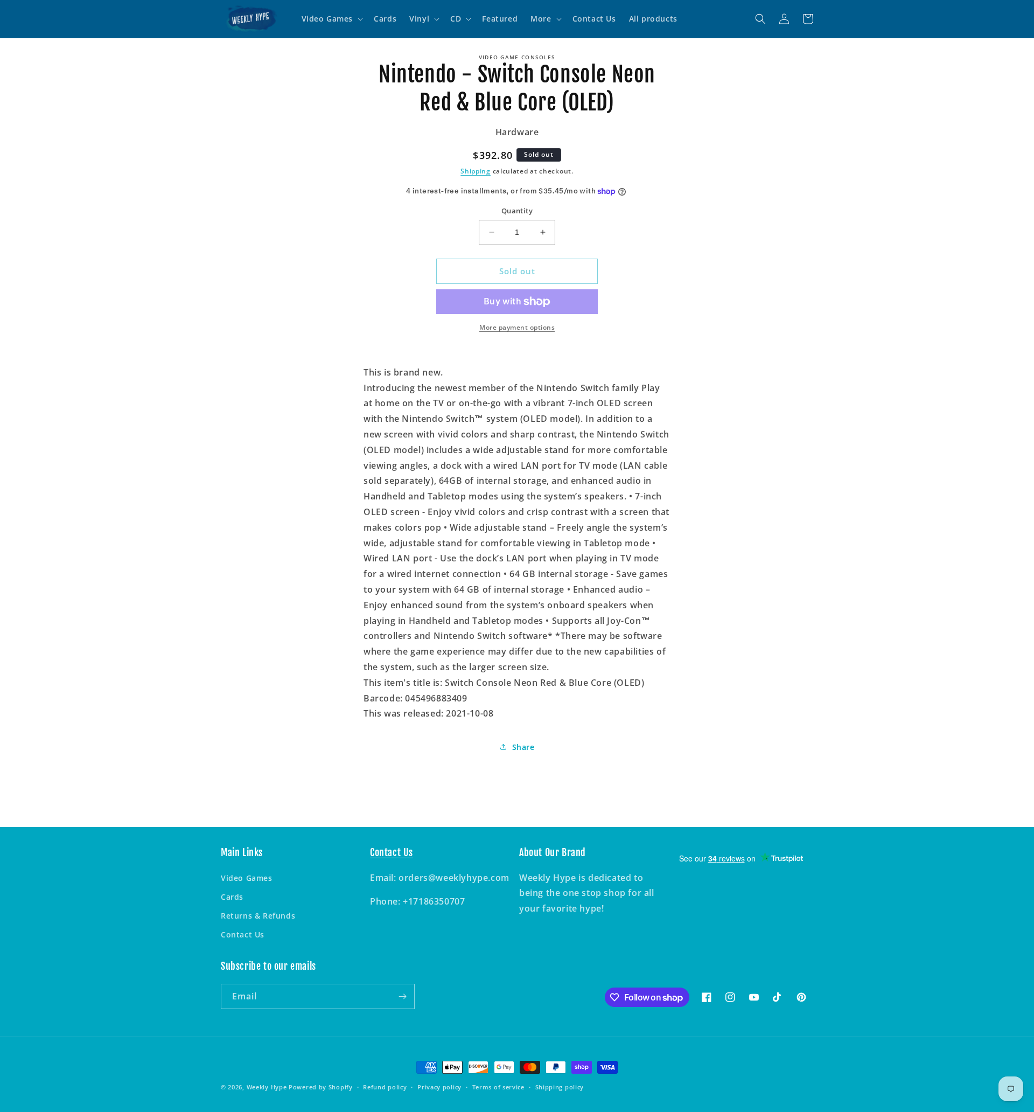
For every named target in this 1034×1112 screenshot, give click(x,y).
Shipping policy (559, 1087)
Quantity (517, 211)
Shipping (475, 171)
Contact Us (242, 934)
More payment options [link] (517, 327)
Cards (232, 897)
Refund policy (385, 1087)
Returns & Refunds (258, 916)
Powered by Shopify (321, 1087)
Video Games (247, 878)
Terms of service (498, 1087)
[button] (331, 19)
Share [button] (523, 747)
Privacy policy (439, 1087)
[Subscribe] (402, 996)
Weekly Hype (267, 1087)
